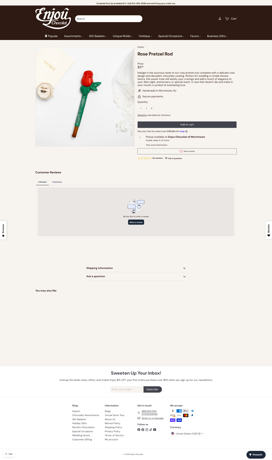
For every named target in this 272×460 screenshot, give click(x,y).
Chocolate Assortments (85, 415)
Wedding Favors (81, 435)
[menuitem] (51, 36)
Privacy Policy (112, 431)
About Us (110, 419)
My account (111, 439)
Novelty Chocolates (83, 427)
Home (141, 47)
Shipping (142, 115)
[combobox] (108, 18)
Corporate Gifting (82, 439)
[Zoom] (85, 96)
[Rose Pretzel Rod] (51, 318)
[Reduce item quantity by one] (141, 108)
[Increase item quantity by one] (152, 108)
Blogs (108, 411)
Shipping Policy (113, 427)
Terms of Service (114, 435)
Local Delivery (140, 3)
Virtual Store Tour (114, 415)
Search (76, 411)
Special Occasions (82, 431)
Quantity (143, 102)
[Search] (139, 18)
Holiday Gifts (79, 423)
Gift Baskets (79, 419)
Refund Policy (112, 423)
